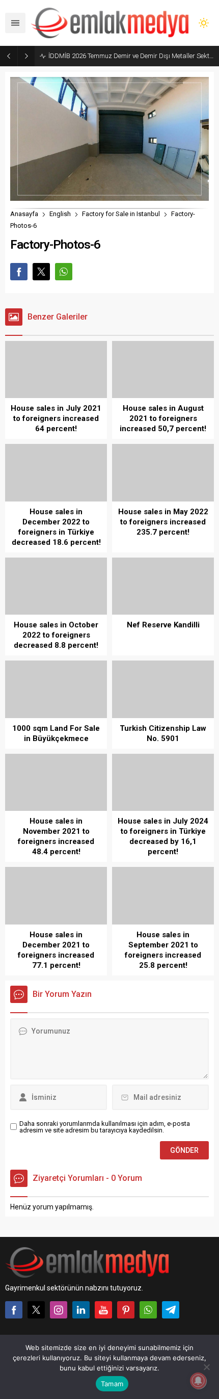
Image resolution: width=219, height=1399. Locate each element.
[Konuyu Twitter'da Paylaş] (41, 271)
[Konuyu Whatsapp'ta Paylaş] (63, 271)
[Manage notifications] (198, 1380)
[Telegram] (170, 1309)
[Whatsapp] (148, 1309)
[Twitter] (36, 1309)
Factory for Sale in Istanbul (121, 214)
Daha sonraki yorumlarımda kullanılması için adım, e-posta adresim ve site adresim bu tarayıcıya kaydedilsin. (104, 1126)
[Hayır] (206, 1367)
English (60, 214)
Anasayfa (24, 214)
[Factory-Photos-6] (109, 196)
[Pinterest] (125, 1309)
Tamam (112, 1384)
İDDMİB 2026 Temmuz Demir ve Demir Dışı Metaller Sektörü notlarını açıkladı (131, 56)
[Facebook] (13, 1309)
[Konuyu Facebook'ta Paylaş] (19, 271)
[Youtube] (103, 1309)
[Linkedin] (81, 1309)
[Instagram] (58, 1309)
